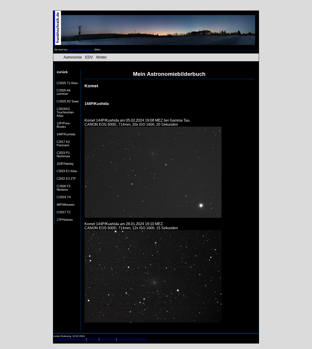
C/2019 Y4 (64, 197)
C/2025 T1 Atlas (67, 83)
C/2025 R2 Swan (68, 101)
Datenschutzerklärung (132, 339)
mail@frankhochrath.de (69, 339)
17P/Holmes (65, 219)
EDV (89, 57)
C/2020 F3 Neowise (63, 187)
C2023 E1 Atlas (67, 171)
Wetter (101, 57)
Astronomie (87, 49)
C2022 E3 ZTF (66, 178)
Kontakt (92, 339)
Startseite (74, 49)
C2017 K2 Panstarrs (63, 143)
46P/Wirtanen (65, 204)
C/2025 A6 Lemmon (63, 92)
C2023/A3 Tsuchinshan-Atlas (65, 112)
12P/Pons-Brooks (64, 125)
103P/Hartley (65, 163)
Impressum (107, 339)
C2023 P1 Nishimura (63, 154)
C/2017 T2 (63, 212)
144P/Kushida (66, 134)
